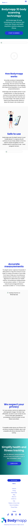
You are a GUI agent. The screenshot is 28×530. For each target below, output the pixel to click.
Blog (14, 494)
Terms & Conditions (14, 505)
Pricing (14, 490)
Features (14, 488)
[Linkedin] (12, 514)
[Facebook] (20, 514)
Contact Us (13, 498)
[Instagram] (16, 514)
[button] (25, 1)
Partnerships (14, 492)
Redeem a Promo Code (14, 503)
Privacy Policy (14, 507)
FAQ (14, 501)
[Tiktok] (8, 514)
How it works (14, 486)
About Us (14, 496)
